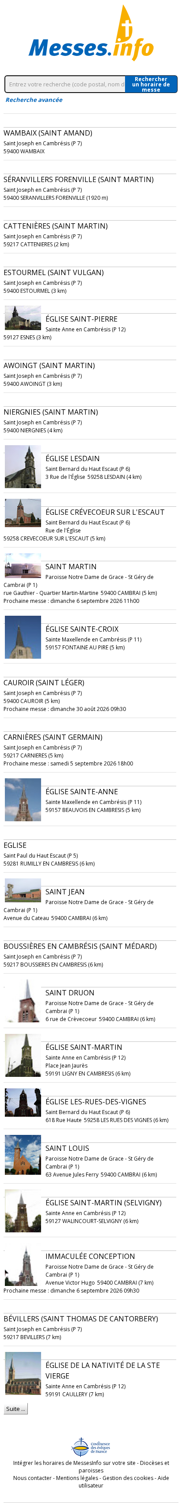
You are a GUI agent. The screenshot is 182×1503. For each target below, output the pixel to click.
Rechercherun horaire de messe (151, 84)
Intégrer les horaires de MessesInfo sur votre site (74, 1463)
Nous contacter (32, 1478)
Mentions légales (77, 1478)
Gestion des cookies (127, 1478)
